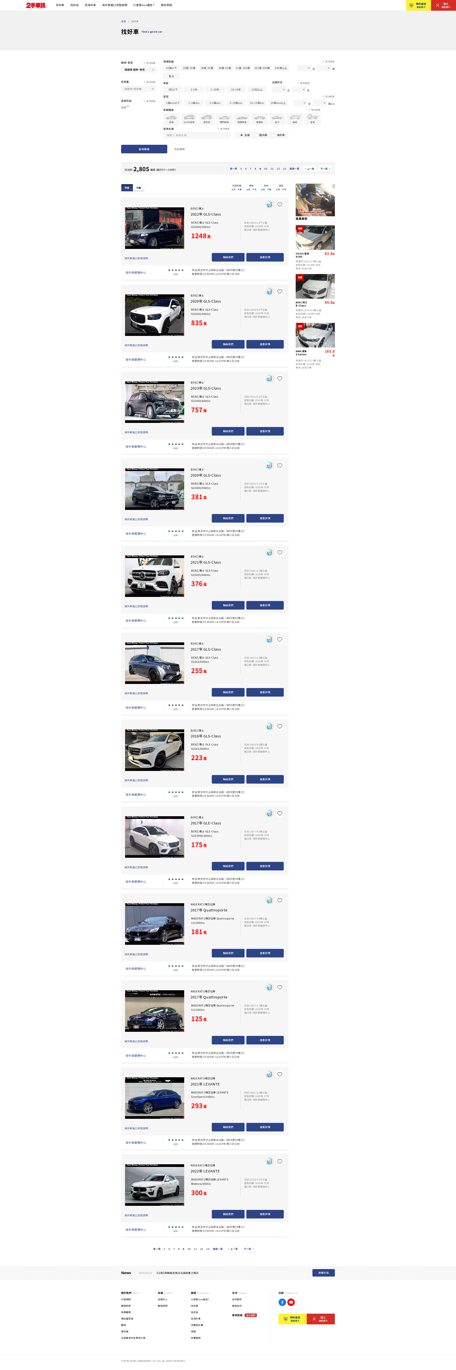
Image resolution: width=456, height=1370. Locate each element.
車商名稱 (168, 129)
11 (272, 168)
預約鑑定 (421, 5)
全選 (247, 135)
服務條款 (126, 1305)
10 (265, 168)
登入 (446, 5)
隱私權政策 (127, 1318)
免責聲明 (126, 1312)
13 (284, 168)
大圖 (138, 187)
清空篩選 (179, 149)
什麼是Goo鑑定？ (144, 5)
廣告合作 (237, 1305)
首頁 (123, 21)
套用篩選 (144, 149)
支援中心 (163, 1299)
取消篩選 (151, 62)
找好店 (74, 5)
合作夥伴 (237, 1299)
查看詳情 (265, 257)
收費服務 (196, 1338)
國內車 (263, 135)
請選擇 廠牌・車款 (135, 69)
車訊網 (124, 1331)
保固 (193, 1331)
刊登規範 (126, 1299)
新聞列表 (323, 1272)
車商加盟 (243, 1315)
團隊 (123, 1325)
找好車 (60, 5)
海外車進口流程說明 (114, 5)
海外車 (281, 135)
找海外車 (90, 5)
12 (278, 168)
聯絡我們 (228, 257)
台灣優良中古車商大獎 (133, 1338)
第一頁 (233, 168)
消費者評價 (197, 1325)
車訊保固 (166, 5)
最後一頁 (294, 168)
